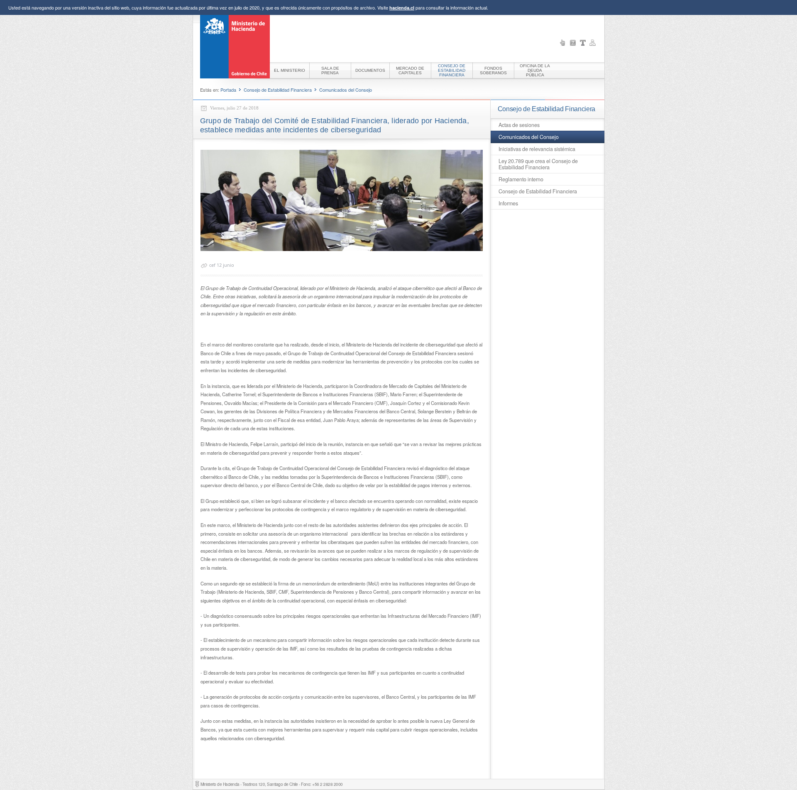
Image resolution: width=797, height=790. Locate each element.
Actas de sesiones (519, 125)
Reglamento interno (521, 179)
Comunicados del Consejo (345, 89)
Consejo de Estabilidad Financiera (278, 89)
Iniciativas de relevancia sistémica (537, 149)
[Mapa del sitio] (592, 42)
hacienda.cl (401, 8)
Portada (228, 89)
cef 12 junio (221, 265)
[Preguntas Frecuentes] (573, 42)
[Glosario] (582, 42)
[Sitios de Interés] (563, 42)
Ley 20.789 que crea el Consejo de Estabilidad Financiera (538, 164)
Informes (508, 203)
